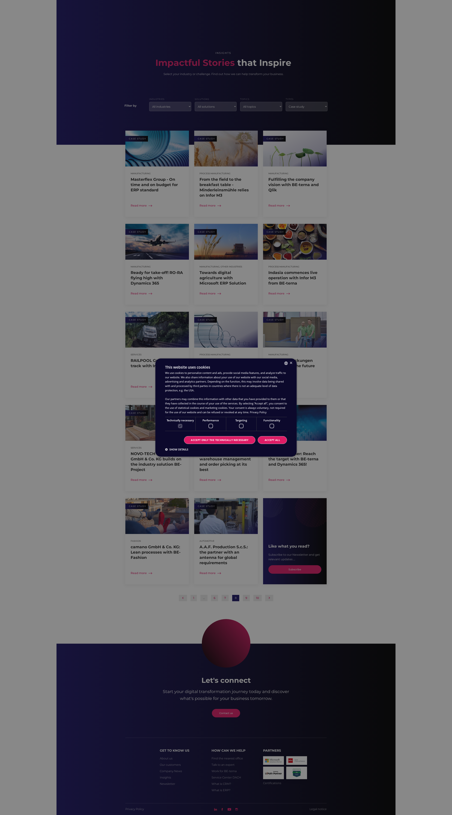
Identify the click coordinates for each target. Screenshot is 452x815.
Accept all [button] (272, 440)
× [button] (291, 363)
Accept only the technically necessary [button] (219, 440)
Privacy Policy (258, 412)
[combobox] (286, 363)
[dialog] (226, 407)
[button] (176, 449)
